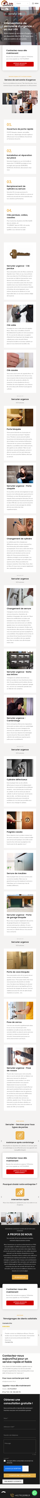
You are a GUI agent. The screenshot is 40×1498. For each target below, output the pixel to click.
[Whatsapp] (34, 1493)
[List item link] (20, 1495)
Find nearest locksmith (12, 1481)
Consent (6, 1458)
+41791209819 (12, 1389)
